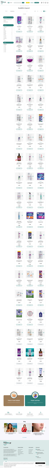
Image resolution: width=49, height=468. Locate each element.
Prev (3, 427)
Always (8, 28)
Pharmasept (8, 38)
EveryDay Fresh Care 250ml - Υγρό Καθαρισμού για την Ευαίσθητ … (19, 144)
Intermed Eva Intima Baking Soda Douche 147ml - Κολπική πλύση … (30, 124)
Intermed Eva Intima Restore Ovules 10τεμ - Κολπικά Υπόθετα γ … (40, 261)
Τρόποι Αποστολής (20, 449)
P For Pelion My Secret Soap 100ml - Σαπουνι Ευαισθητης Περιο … (29, 66)
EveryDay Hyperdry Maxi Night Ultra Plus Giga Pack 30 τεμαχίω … (19, 261)
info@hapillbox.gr (39, 457)
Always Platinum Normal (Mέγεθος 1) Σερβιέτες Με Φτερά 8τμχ (30, 222)
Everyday (8, 32)
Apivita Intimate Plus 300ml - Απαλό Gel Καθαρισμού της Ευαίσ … (19, 163)
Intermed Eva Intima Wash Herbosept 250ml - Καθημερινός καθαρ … (41, 339)
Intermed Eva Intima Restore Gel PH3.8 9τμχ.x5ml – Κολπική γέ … (19, 85)
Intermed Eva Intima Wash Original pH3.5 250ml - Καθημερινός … (19, 339)
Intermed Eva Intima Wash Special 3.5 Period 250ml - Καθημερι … (30, 339)
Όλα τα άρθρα (24, 437)
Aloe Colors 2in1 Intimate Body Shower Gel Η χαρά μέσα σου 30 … (30, 202)
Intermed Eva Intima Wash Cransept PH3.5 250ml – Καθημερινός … (30, 144)
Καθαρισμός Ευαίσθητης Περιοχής (8, 19)
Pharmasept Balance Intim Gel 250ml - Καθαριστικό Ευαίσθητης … (41, 202)
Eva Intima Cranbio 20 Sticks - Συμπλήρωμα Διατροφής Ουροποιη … (19, 300)
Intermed (8, 34)
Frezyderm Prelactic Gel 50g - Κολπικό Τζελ (30, 26)
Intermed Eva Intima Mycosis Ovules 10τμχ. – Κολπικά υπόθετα (40, 66)
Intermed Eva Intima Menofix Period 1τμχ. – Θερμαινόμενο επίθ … (40, 85)
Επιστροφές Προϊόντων (21, 453)
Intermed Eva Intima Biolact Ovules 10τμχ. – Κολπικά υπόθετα (19, 202)
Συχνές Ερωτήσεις (31, 449)
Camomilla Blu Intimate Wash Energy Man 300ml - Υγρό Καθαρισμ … (40, 320)
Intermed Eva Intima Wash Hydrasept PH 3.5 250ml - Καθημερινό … (30, 85)
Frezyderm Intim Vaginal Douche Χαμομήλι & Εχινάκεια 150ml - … (30, 46)
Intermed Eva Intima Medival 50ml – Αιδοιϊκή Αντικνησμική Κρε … (19, 105)
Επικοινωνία (30, 452)
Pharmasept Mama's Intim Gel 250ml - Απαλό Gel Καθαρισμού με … (19, 378)
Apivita (8, 29)
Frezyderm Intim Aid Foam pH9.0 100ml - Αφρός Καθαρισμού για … (30, 261)
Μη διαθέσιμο (41, 324)
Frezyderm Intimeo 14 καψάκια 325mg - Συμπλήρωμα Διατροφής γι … (19, 46)
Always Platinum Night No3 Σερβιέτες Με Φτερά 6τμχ (41, 183)
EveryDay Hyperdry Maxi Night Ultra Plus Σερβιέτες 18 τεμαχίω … (40, 281)
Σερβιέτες (5, 20)
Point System (30, 451)
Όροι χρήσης (19, 450)
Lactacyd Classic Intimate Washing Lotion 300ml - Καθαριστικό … (30, 281)
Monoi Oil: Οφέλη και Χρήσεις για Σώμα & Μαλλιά (10, 433)
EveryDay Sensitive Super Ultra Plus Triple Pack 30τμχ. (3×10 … (41, 124)
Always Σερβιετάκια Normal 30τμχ (19, 26)
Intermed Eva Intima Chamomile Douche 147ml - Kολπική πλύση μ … (41, 163)
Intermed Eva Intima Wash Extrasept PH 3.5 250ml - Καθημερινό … (19, 124)
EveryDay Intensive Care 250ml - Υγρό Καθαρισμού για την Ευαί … (30, 105)
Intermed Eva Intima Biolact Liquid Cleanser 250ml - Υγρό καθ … (29, 183)
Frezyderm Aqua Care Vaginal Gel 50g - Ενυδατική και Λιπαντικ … (41, 27)
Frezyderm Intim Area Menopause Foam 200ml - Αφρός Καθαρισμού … (19, 281)
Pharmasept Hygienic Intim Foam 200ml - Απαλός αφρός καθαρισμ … (19, 222)
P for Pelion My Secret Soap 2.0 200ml (40, 379)
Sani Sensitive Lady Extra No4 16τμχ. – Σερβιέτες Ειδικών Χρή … (19, 66)
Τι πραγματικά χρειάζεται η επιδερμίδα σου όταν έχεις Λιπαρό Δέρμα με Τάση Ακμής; (38, 434)
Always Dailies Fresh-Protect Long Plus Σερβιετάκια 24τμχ (19, 359)
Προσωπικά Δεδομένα (20, 451)
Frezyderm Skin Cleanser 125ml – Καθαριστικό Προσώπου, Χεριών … (40, 46)
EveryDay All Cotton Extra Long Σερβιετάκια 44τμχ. (19, 319)
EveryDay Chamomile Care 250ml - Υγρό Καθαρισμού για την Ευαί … (19, 183)
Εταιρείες (19, 454)
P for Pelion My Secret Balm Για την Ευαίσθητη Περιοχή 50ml (30, 320)
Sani (8, 39)
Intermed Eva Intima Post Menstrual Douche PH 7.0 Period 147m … (40, 144)
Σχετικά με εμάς (30, 450)
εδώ (15, 464)
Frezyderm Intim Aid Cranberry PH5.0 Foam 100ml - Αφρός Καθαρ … (40, 241)
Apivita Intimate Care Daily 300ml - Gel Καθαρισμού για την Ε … (41, 359)
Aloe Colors (8, 27)
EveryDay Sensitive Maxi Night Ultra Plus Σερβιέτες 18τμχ (40, 300)
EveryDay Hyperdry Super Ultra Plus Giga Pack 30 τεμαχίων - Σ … (30, 241)
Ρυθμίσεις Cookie (31, 453)
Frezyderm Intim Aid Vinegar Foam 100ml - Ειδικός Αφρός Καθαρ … (30, 378)
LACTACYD (8, 35)
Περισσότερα (40, 465)
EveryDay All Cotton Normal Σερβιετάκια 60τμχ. (30, 300)
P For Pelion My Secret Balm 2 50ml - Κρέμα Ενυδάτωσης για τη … (29, 359)
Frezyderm (8, 33)
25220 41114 (6, 459)
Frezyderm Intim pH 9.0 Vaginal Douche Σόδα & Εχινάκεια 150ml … (40, 105)
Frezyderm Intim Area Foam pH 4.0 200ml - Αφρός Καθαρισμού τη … (30, 163)
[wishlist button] (22, 20)
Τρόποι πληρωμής (20, 452)
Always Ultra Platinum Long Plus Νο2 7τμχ (40, 222)
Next (45, 427)
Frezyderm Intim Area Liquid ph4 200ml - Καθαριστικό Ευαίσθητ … (19, 241)
